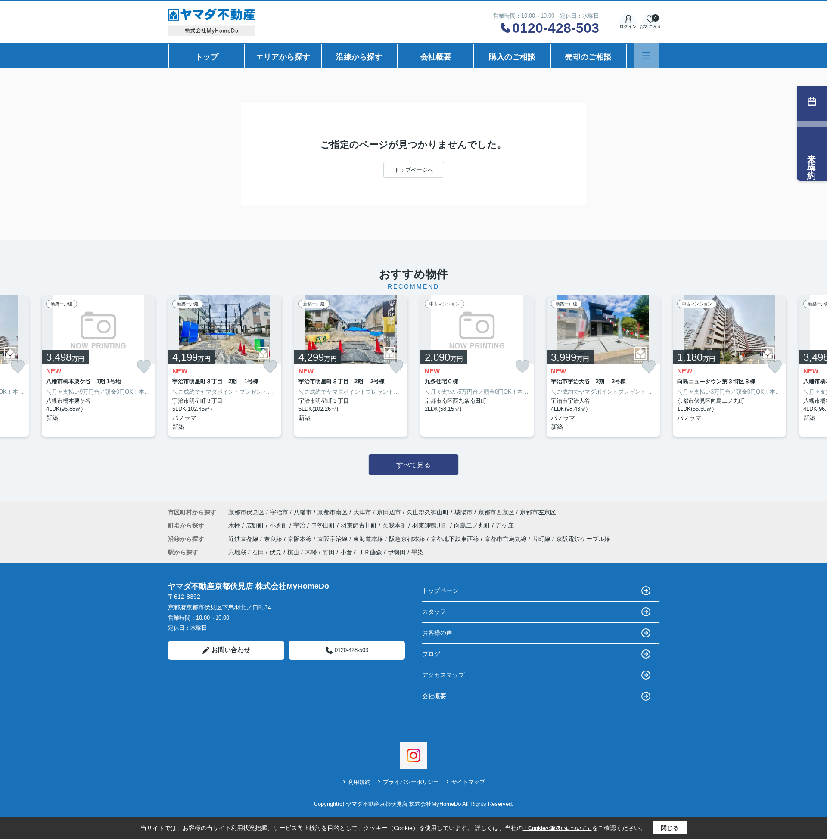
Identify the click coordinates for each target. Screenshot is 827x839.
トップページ (440, 590)
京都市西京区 (496, 512)
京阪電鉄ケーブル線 (583, 538)
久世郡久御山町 (428, 512)
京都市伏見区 (246, 512)
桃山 (293, 552)
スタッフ (434, 611)
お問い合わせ (230, 649)
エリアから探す (283, 57)
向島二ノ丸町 (473, 525)
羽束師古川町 (360, 525)
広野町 (256, 525)
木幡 (235, 525)
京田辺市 (389, 512)
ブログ (431, 653)
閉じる (670, 827)
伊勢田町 (324, 525)
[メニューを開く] (646, 55)
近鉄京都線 (244, 538)
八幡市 (303, 512)
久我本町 (395, 525)
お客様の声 (437, 632)
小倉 (346, 552)
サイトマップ (468, 782)
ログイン (628, 26)
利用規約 (359, 782)
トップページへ (413, 170)
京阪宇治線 (333, 538)
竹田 (329, 552)
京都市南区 (332, 512)
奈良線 (274, 538)
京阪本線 (301, 538)
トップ (206, 57)
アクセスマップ (443, 674)
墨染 (417, 552)
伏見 (276, 552)
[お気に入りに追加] (18, 366)
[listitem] (225, 366)
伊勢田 (397, 552)
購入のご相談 (512, 57)
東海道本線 (369, 538)
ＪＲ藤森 (370, 552)
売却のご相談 (588, 57)
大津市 (362, 512)
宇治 (300, 525)
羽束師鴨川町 (431, 525)
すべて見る (413, 465)
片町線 (542, 538)
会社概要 (435, 57)
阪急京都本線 (408, 538)
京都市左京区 (538, 512)
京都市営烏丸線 (507, 538)
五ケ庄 (505, 525)
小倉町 (279, 525)
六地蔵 (237, 552)
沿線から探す (359, 57)
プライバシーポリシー (411, 782)
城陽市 (463, 512)
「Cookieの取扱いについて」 (557, 828)
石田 (258, 552)
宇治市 (279, 512)
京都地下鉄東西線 (456, 538)
